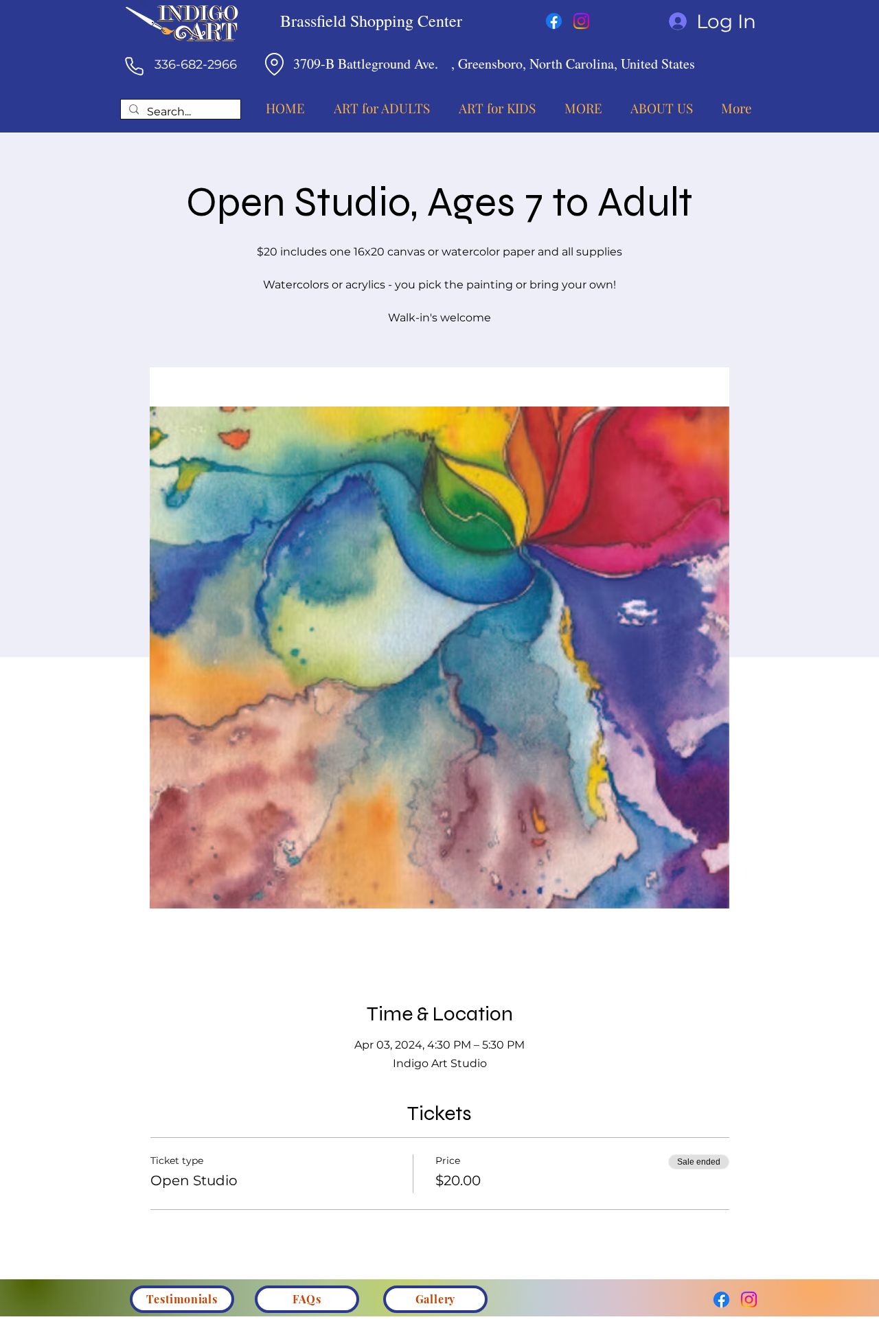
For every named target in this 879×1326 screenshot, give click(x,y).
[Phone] (134, 66)
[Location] (274, 64)
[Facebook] (553, 21)
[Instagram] (581, 21)
